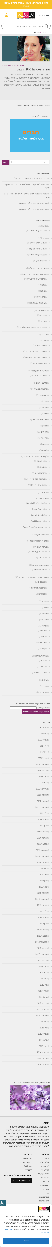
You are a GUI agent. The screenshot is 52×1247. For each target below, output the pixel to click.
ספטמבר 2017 (41, 954)
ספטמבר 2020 (41, 856)
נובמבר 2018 (42, 936)
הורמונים (42, 582)
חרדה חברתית (39, 672)
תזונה (45, 686)
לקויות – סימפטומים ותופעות (36, 456)
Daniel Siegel (37, 515)
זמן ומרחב (41, 461)
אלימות (43, 285)
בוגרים (43, 315)
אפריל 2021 (43, 819)
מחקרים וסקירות (41, 535)
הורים (45, 340)
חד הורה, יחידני (39, 363)
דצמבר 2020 (42, 838)
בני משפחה (43, 310)
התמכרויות (41, 297)
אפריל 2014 (43, 1064)
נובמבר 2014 (42, 1058)
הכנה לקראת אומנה (37, 230)
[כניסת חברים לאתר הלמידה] (30, 151)
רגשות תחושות (41, 656)
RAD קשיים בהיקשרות (36, 279)
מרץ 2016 (43, 997)
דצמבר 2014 (42, 1052)
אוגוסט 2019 (42, 905)
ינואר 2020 (43, 887)
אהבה (43, 660)
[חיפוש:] (29, 162)
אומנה (22, 65)
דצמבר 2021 (42, 795)
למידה (45, 450)
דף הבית (43, 32)
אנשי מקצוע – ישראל (39, 268)
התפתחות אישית (41, 389)
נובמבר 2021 (42, 801)
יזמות (9, 65)
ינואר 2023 (43, 776)
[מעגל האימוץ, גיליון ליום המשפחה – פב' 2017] (30, 1109)
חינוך (45, 426)
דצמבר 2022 (42, 783)
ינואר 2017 (43, 966)
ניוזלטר (45, 601)
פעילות (45, 626)
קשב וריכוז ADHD (37, 485)
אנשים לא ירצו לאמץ (27, 203)
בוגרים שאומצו (39, 570)
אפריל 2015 (43, 1034)
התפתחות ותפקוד (38, 588)
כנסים (43, 636)
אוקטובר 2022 (42, 789)
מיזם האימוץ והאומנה (39, 541)
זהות (46, 401)
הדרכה (45, 334)
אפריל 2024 (43, 758)
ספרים (45, 620)
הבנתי (26, 1241)
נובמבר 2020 (42, 844)
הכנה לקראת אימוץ (37, 255)
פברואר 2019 (42, 930)
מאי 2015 (44, 1028)
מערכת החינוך (41, 547)
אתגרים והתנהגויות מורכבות (36, 274)
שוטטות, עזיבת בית (37, 303)
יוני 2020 (44, 868)
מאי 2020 (44, 874)
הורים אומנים (40, 345)
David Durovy (37, 521)
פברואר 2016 (42, 1003)
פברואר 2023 (42, 770)
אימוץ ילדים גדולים (38, 243)
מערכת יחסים (40, 375)
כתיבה (43, 467)
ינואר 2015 (43, 1046)
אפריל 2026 (43, 740)
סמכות (45, 613)
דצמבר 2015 (42, 1009)
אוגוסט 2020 (42, 862)
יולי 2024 (44, 746)
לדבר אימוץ (41, 261)
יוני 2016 (44, 979)
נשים (4, 65)
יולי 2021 (44, 813)
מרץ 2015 (43, 1040)
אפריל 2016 (43, 991)
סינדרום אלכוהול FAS (35, 479)
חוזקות (45, 407)
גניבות (43, 291)
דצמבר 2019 (42, 893)
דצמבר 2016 (42, 972)
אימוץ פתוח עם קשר (37, 249)
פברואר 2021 (42, 832)
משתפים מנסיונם (40, 565)
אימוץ (15, 65)
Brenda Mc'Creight (34, 503)
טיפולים (44, 432)
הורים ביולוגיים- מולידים (36, 351)
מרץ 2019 (43, 923)
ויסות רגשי (43, 395)
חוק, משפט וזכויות (40, 419)
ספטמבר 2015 (41, 1015)
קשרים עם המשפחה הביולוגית (33, 327)
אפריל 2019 (43, 917)
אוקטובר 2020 (42, 850)
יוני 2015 (44, 1021)
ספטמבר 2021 (41, 807)
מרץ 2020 (43, 881)
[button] (43, 15)
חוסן (46, 413)
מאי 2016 (44, 985)
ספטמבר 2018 (41, 942)
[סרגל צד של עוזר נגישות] (3, 1203)
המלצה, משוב (42, 383)
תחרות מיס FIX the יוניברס (33, 69)
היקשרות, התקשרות (39, 371)
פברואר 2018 (42, 948)
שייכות (45, 680)
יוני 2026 (44, 734)
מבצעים (44, 492)
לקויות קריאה (40, 473)
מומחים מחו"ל (42, 498)
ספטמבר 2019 (41, 899)
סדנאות (42, 642)
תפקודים (42, 594)
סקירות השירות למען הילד (24, 178)
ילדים (43, 321)
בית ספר (42, 557)
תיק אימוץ (43, 692)
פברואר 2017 (42, 960)
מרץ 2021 (43, 825)
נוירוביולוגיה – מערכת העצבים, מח (33, 577)
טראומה (44, 438)
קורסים (43, 648)
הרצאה (43, 630)
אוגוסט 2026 (42, 727)
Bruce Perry (37, 509)
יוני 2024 (44, 752)
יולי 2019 (44, 911)
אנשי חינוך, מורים (38, 551)
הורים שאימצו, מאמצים (36, 357)
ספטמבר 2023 (41, 764)
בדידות (43, 666)
